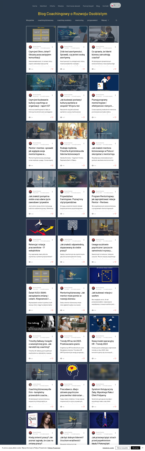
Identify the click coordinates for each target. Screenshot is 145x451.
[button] (52, 6)
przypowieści (92, 20)
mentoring (79, 20)
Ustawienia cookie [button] (108, 448)
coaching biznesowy (45, 20)
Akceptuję (135, 448)
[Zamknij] (142, 447)
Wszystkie (30, 20)
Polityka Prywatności (54, 448)
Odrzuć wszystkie (122, 448)
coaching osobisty (64, 20)
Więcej (104, 20)
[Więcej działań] (53, 47)
